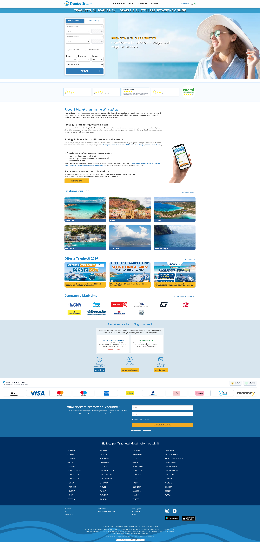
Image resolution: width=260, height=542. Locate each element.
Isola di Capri (139, 470)
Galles (71, 462)
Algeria (103, 450)
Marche (168, 483)
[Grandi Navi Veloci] (74, 304)
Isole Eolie (134, 145)
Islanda (103, 466)
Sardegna (106, 145)
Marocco (72, 487)
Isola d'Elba (126, 145)
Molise (103, 487)
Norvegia (137, 487)
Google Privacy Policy (136, 430)
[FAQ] (99, 360)
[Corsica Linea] (118, 304)
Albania (67, 147)
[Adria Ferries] (163, 304)
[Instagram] (168, 510)
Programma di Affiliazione (106, 511)
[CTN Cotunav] (186, 304)
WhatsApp (130, 364)
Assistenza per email (161, 365)
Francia (136, 458)
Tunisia (103, 499)
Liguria (71, 483)
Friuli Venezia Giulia (174, 458)
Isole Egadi (137, 474)
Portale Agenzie (103, 509)
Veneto (136, 499)
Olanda (168, 487)
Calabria (136, 450)
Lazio (135, 479)
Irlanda (71, 466)
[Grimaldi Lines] (141, 304)
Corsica (118, 145)
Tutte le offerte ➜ (190, 259)
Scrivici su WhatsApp (130, 370)
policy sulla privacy (144, 419)
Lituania (104, 483)
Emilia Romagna (172, 454)
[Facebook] (175, 510)
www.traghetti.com (78, 4)
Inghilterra (170, 462)
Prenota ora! (76, 181)
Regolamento (68, 514)
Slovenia (104, 495)
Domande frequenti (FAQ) (99, 365)
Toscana (71, 499)
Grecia (147, 145)
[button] (155, 4)
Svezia (168, 495)
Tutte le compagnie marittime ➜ (183, 296)
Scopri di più (99, 370)
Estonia (71, 458)
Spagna (142, 145)
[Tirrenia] (96, 312)
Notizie (134, 514)
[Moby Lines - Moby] (96, 304)
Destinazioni (136, 511)
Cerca (84, 71)
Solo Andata (93, 21)
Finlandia (104, 458)
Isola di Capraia (107, 470)
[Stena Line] (118, 312)
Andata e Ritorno (74, 21)
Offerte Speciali (136, 509)
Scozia (168, 491)
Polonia (71, 491)
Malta (153, 145)
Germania (104, 462)
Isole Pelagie (73, 479)
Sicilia (113, 145)
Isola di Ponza (171, 470)
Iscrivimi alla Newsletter (162, 425)
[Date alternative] (86, 49)
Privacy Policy (137, 526)
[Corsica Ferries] (74, 312)
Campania (169, 450)
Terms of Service (147, 430)
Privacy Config (120, 539)
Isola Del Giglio (75, 470)
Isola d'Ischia (171, 466)
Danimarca (137, 454)
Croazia (158, 145)
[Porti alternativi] (67, 49)
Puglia (103, 491)
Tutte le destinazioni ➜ (188, 192)
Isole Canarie (106, 474)
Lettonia (169, 479)
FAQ (65, 511)
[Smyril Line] (141, 312)
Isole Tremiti (106, 479)
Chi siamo (67, 509)
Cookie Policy (140, 539)
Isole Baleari (73, 474)
